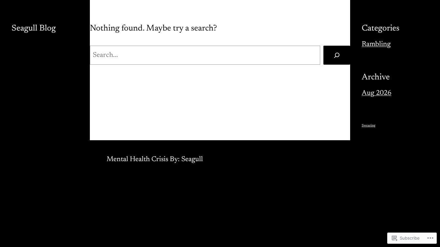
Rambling (376, 44)
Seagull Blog (34, 28)
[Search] (336, 55)
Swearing (368, 125)
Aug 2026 (376, 93)
